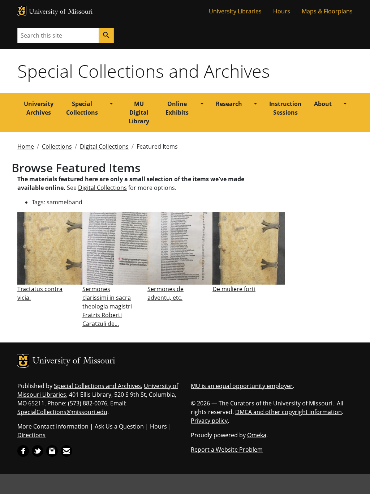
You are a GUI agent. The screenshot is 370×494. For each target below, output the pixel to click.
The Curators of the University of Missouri (275, 403)
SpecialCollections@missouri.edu (62, 412)
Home (25, 146)
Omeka (256, 435)
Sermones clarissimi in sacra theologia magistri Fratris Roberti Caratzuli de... (107, 306)
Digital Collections (104, 146)
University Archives (38, 108)
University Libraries (235, 11)
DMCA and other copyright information (288, 412)
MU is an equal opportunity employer (242, 386)
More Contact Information (53, 426)
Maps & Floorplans (327, 11)
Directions (31, 435)
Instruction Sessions (285, 108)
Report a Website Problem (227, 449)
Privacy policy (209, 421)
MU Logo (21, 11)
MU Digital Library (139, 112)
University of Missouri (61, 12)
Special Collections (82, 108)
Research (229, 104)
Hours (281, 11)
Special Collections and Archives (143, 71)
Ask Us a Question (119, 426)
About (323, 104)
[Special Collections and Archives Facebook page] (23, 450)
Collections (57, 146)
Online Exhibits (177, 108)
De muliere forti (233, 289)
